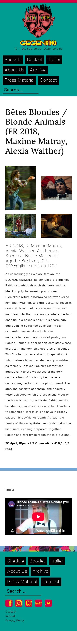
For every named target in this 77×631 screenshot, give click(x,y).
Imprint (10, 616)
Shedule (12, 59)
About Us (14, 70)
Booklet (35, 59)
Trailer (54, 59)
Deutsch (11, 611)
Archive (38, 70)
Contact (48, 80)
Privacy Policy (15, 620)
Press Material (19, 80)
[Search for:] (20, 90)
